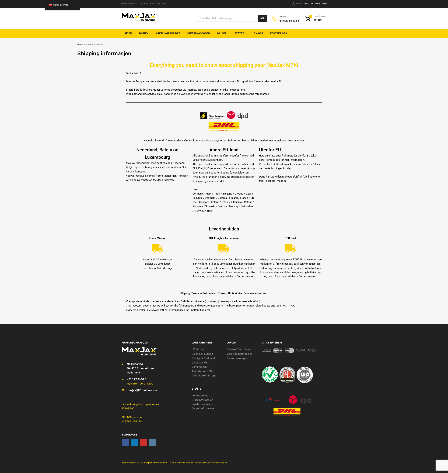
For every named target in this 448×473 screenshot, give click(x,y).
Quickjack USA (200, 362)
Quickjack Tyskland (203, 358)
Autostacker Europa (204, 375)
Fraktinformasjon (202, 404)
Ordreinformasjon (202, 399)
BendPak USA (200, 366)
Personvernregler (237, 358)
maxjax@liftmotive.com (142, 390)
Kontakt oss (278, 33)
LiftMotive (198, 349)
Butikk (143, 33)
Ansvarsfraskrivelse (239, 349)
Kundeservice (200, 395)
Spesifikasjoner (198, 33)
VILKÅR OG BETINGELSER (153, 3)
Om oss (258, 33)
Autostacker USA (202, 371)
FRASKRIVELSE (128, 3)
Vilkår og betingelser (239, 353)
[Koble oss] (125, 443)
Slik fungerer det (167, 33)
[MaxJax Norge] (139, 21)
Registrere (321, 3)
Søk (262, 18)
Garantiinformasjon (203, 408)
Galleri (222, 33)
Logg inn (308, 3)
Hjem (128, 33)
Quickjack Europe (202, 353)
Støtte (239, 33)
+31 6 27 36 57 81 (286, 20)
